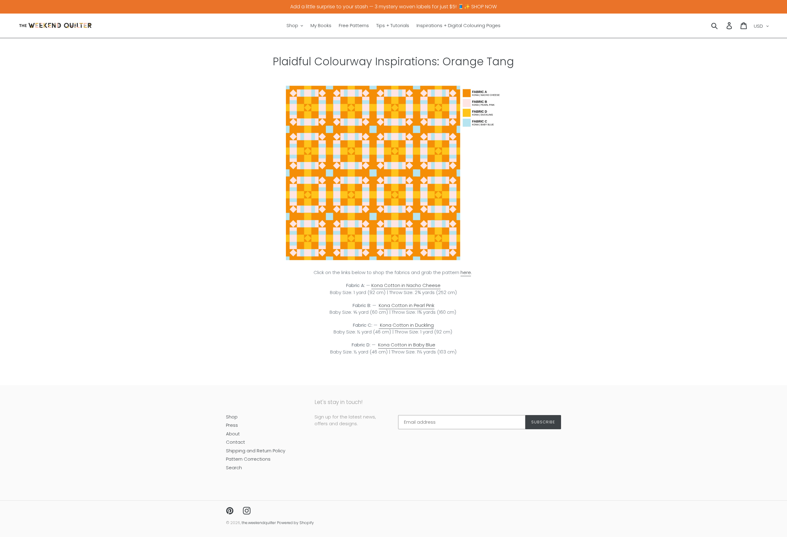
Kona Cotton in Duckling (406, 325)
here (466, 272)
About (233, 433)
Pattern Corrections (248, 459)
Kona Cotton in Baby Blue (406, 344)
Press (232, 425)
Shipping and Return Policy (255, 450)
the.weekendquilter (259, 522)
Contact (235, 442)
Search (234, 467)
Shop (232, 417)
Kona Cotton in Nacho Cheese (406, 285)
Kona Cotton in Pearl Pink (406, 305)
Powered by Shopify (295, 522)
